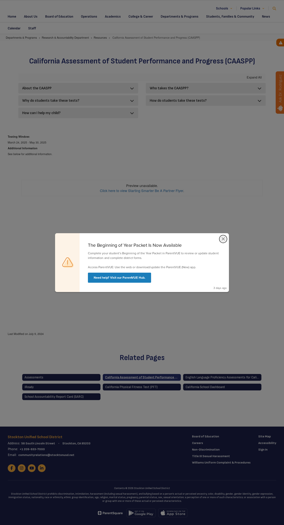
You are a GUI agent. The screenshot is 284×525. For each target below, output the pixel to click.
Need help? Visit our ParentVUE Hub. (119, 277)
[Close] (223, 239)
